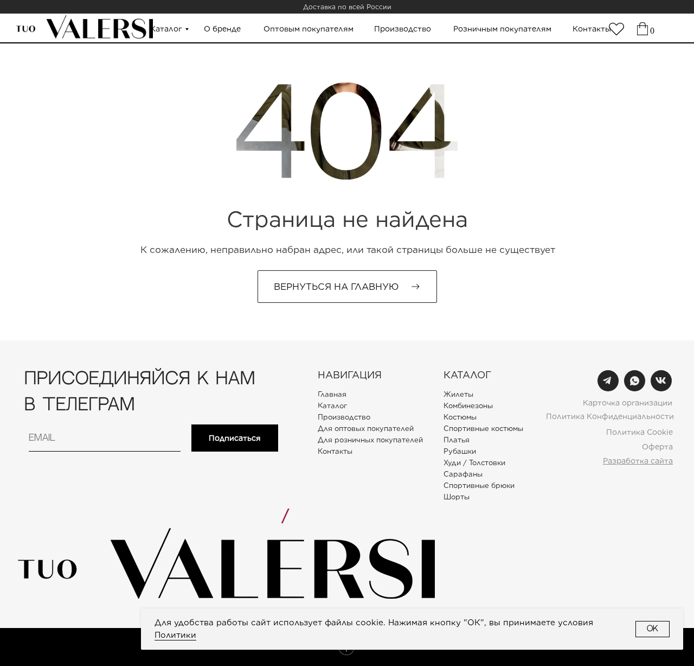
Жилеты (458, 394)
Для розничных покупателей (370, 440)
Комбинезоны (468, 406)
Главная (332, 394)
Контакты (592, 28)
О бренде (222, 28)
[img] (616, 29)
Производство (402, 28)
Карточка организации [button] (627, 402)
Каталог (166, 28)
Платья (457, 440)
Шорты (457, 497)
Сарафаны (463, 474)
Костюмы (460, 417)
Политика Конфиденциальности (610, 416)
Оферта (657, 446)
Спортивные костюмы (483, 428)
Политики (175, 635)
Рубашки (460, 451)
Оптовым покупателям (309, 28)
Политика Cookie (639, 432)
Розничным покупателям (502, 28)
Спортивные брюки (479, 485)
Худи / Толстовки (474, 463)
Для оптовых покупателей (366, 428)
